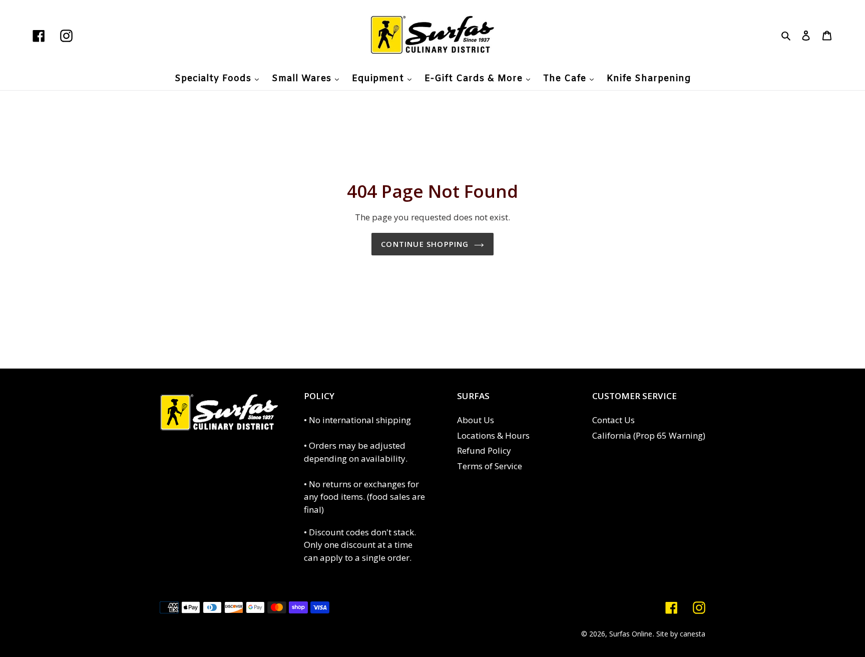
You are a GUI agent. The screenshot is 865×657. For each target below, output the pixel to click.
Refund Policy (484, 450)
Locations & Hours (493, 435)
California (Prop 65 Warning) (648, 435)
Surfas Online (630, 633)
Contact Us (613, 420)
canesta (692, 633)
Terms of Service (489, 466)
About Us (475, 420)
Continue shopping (425, 244)
